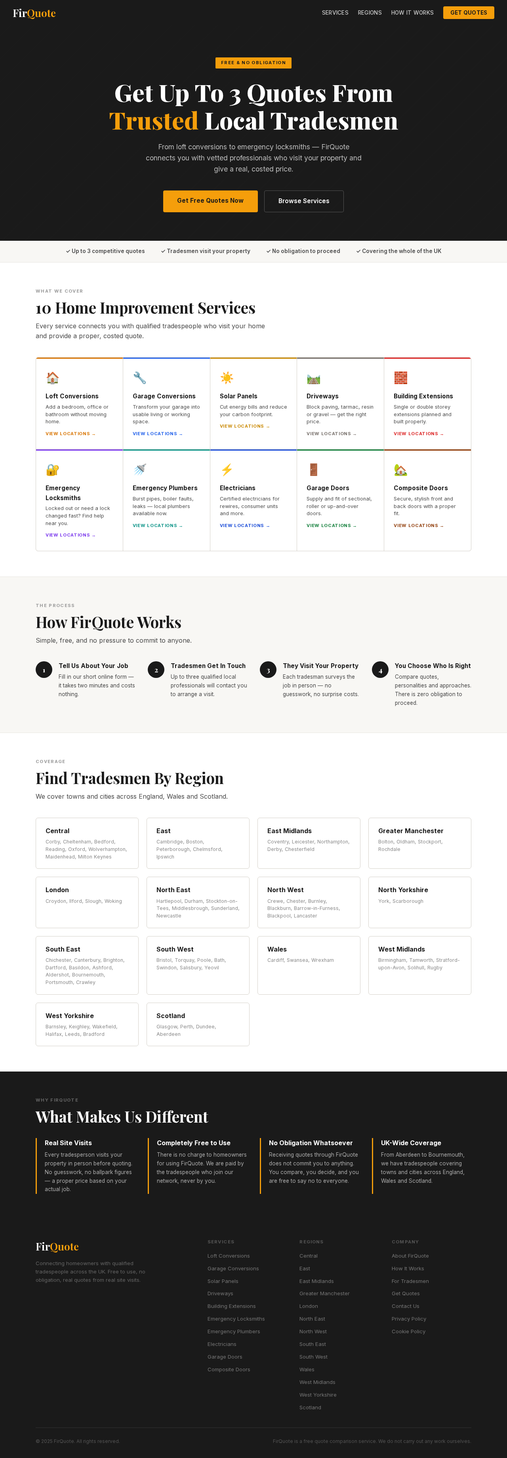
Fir (34, 12)
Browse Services (304, 201)
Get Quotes (469, 13)
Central (308, 1255)
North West (313, 1331)
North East (312, 1318)
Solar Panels (223, 1281)
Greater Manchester (324, 1293)
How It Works (412, 13)
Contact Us (405, 1306)
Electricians (222, 1344)
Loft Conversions (229, 1255)
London (308, 1306)
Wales (306, 1369)
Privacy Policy (409, 1318)
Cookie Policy (408, 1331)
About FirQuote (410, 1255)
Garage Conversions (233, 1268)
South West (313, 1356)
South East (312, 1344)
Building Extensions (232, 1306)
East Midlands (316, 1281)
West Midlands (317, 1382)
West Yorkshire (318, 1394)
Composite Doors (229, 1369)
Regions (370, 13)
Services (335, 13)
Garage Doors (225, 1356)
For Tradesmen (410, 1281)
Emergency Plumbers (234, 1331)
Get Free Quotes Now (210, 200)
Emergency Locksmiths (236, 1318)
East (304, 1268)
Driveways (220, 1293)
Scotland (310, 1407)
